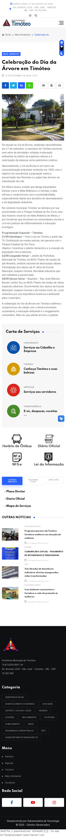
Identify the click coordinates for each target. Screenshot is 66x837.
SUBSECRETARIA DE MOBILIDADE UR (21, 737)
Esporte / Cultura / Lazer (18, 711)
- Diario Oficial (14, 498)
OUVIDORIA (49, 717)
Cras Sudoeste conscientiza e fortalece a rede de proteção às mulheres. (41, 593)
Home (7, 34)
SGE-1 (27, 564)
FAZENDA (28, 547)
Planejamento (12, 724)
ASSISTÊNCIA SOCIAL (33, 526)
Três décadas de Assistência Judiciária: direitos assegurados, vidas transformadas (42, 572)
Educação (48, 704)
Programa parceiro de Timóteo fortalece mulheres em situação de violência (43, 534)
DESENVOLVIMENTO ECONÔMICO (20, 704)
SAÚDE (31, 724)
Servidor (29, 387)
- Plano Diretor (14, 491)
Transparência (32, 406)
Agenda (9, 763)
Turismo (28, 364)
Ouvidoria (10, 783)
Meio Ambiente (22, 34)
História (9, 756)
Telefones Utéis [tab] (33, 481)
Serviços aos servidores (40, 392)
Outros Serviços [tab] (12, 481)
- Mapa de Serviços (17, 506)
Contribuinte (31, 343)
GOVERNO (9, 717)
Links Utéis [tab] (53, 480)
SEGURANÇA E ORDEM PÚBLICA (19, 731)
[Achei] (30, 16)
